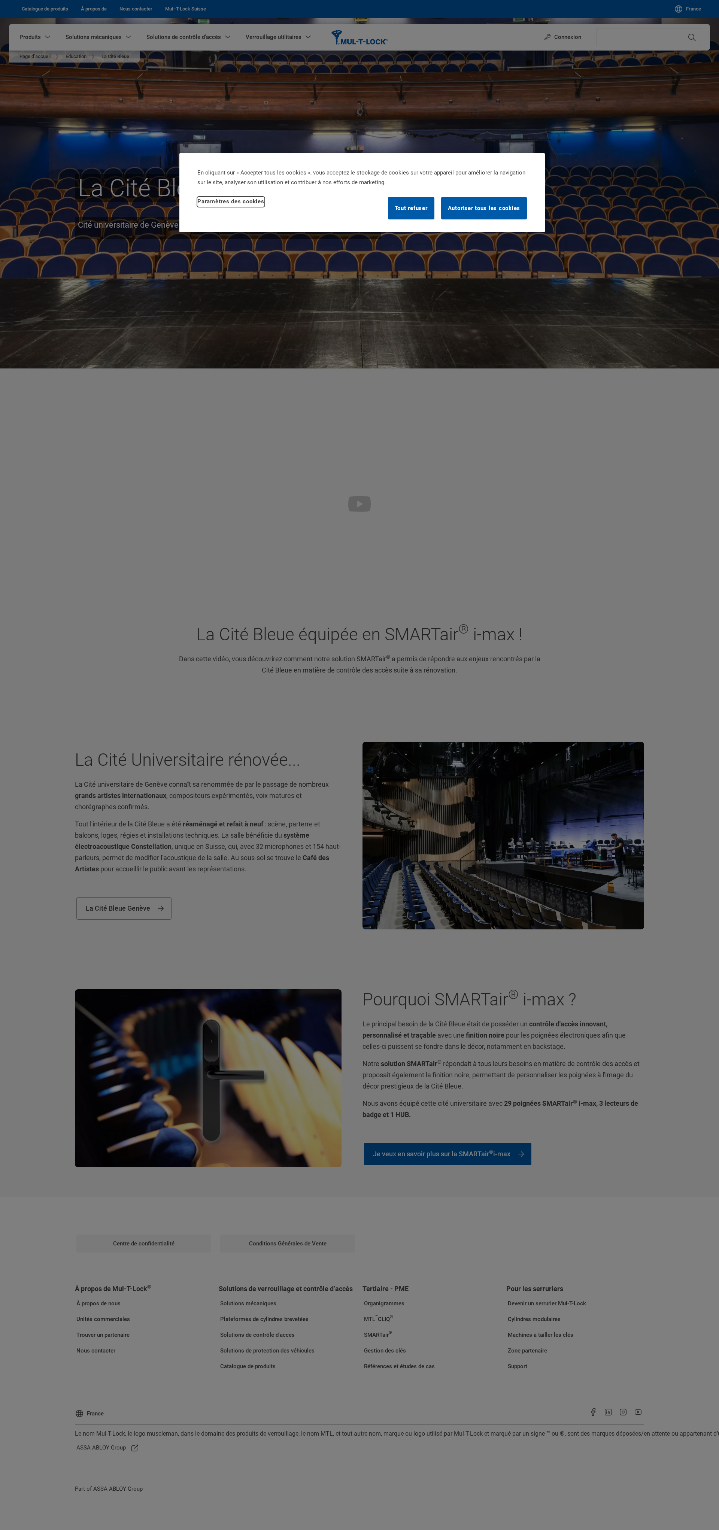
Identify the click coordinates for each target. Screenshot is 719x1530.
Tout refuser (411, 208)
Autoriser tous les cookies (484, 208)
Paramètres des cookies (230, 201)
